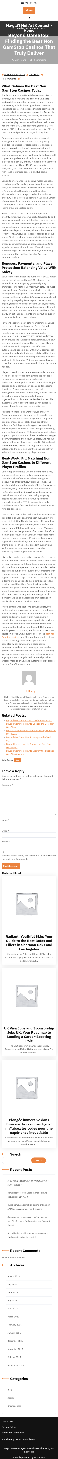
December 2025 (15, 1341)
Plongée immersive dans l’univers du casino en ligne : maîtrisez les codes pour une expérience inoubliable (29, 1126)
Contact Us (7, 1421)
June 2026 (12, 1292)
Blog (41, 65)
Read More (28, 903)
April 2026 (12, 1308)
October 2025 (14, 1357)
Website (6, 841)
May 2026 (12, 1300)
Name (5, 820)
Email (5, 830)
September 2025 (15, 1365)
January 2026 (14, 1333)
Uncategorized (14, 1406)
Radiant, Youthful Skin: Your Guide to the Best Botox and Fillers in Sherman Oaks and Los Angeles (29, 942)
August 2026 (13, 1276)
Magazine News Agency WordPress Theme (26, 1448)
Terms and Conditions (13, 1432)
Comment (7, 785)
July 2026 (12, 1284)
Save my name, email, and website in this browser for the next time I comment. (29, 857)
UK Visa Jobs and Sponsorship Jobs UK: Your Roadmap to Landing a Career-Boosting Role (29, 1034)
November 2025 (15, 1349)
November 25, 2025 (14, 74)
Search (15, 1154)
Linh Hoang (34, 74)
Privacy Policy (9, 1427)
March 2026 (13, 1316)
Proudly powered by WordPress (29, 1457)
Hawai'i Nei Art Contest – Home (19, 65)
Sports (10, 1398)
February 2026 (14, 1324)
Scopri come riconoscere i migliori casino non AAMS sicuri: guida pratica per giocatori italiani (28, 1221)
